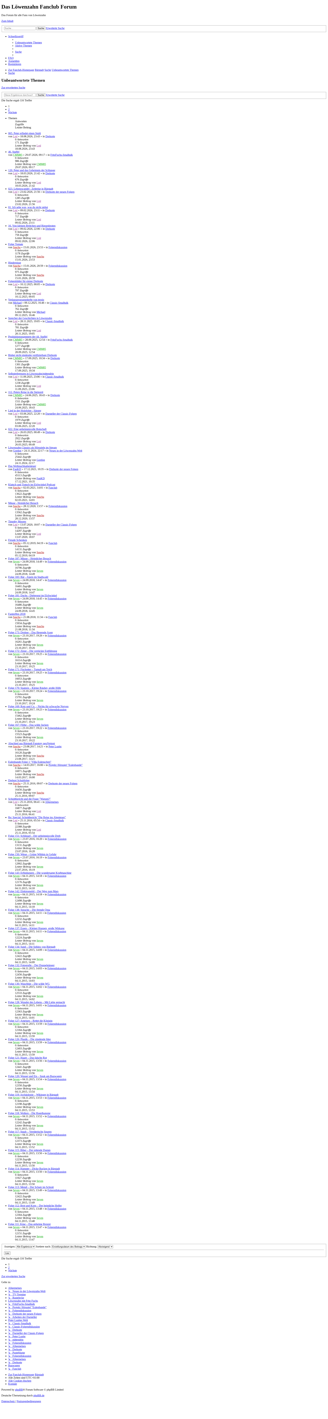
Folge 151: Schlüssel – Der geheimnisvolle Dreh (34, 835)
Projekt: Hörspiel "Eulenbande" (66, 765)
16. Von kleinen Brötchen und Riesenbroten (32, 225)
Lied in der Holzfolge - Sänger (24, 410)
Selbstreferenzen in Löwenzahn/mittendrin (31, 373)
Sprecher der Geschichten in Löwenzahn (30, 318)
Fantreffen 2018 (16, 614)
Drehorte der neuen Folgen (59, 191)
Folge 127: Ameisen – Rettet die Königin (30, 1020)
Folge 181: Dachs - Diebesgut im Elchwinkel (32, 595)
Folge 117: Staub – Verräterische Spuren (30, 1131)
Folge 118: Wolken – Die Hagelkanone (29, 1113)
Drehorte (50, 136)
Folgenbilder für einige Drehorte (25, 281)
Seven (16, 561)
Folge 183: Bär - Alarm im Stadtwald (28, 577)
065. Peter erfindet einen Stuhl (24, 133)
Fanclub (53, 487)
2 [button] (9, 109)
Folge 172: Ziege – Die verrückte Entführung (32, 650)
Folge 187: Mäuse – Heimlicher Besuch (29, 558)
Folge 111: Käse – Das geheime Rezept (29, 1224)
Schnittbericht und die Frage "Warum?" (29, 798)
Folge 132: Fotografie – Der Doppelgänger (31, 965)
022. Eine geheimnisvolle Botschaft (27, 429)
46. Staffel (13, 151)
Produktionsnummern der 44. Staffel (27, 336)
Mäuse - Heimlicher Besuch (23, 503)
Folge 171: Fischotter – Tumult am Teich (30, 669)
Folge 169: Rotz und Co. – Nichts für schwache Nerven (38, 706)
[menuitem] (28, 42)
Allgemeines (52, 801)
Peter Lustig (55, 746)
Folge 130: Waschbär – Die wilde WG (29, 983)
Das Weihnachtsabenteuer (22, 466)
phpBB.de (38, 1395)
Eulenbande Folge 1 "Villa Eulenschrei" (29, 761)
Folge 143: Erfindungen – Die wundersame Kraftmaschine (39, 872)
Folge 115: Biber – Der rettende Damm (29, 1150)
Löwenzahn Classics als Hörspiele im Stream (32, 447)
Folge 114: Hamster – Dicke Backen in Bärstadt (34, 1168)
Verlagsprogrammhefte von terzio (26, 299)
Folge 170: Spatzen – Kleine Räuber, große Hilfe (34, 687)
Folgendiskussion (58, 247)
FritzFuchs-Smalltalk (61, 154)
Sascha (16, 247)
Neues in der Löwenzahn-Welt (65, 450)
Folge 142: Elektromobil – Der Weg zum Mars (33, 891)
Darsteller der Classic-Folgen (61, 413)
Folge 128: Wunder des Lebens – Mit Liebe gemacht (36, 1002)
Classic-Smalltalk (59, 302)
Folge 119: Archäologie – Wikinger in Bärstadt (33, 1094)
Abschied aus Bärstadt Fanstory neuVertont (31, 743)
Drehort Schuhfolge (19, 780)
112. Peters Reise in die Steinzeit (25, 392)
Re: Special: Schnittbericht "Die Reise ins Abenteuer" (37, 817)
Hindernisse (14, 262)
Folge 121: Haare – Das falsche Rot (27, 1057)
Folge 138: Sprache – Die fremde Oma (29, 909)
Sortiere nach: (43, 1246)
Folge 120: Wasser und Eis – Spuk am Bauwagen (35, 1076)
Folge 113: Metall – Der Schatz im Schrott (31, 1187)
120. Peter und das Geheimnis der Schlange (31, 170)
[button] (12, 112)
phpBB (19, 1389)
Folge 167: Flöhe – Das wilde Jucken (28, 724)
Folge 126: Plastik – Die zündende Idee (29, 1039)
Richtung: (92, 1246)
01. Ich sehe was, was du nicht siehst (28, 207)
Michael (17, 302)
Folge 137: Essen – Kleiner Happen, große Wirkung (36, 928)
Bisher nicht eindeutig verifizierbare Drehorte (32, 355)
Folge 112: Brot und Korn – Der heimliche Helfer (35, 1205)
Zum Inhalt (7, 21)
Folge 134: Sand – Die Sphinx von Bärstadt (31, 946)
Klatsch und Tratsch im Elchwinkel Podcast (31, 484)
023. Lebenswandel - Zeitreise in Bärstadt (30, 188)
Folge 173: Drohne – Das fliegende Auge (30, 632)
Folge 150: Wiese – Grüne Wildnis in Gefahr (32, 854)
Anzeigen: (10, 1246)
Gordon (17, 450)
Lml (15, 136)
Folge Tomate (15, 244)
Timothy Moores (17, 521)
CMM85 (17, 154)
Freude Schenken (17, 540)
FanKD (17, 469)
